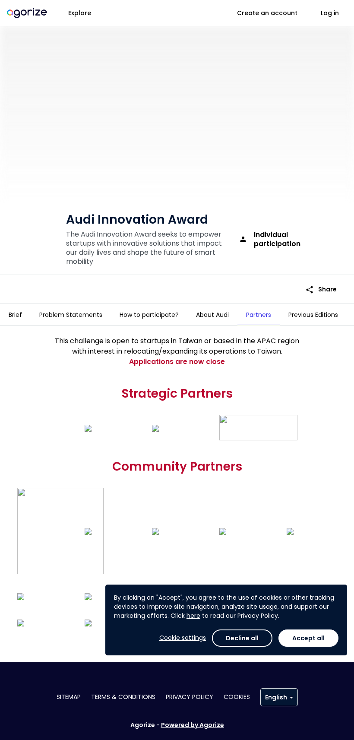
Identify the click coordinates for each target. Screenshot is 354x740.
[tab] (15, 315)
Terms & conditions (123, 697)
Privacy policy (189, 697)
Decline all (242, 638)
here (193, 615)
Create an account (267, 13)
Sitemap (69, 697)
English (276, 697)
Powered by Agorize (192, 725)
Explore (79, 13)
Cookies (237, 697)
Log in (330, 13)
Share (321, 289)
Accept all (308, 638)
